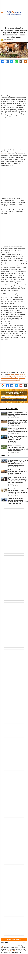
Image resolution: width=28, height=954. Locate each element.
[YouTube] (21, 385)
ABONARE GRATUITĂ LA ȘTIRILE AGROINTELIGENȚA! (14, 393)
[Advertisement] (14, 5)
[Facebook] (2, 61)
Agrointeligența (5, 946)
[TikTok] (25, 385)
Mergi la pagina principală (14, 939)
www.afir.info (5, 154)
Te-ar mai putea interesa (9, 408)
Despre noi (5, 942)
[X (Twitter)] (11, 61)
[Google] (2, 385)
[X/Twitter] (16, 385)
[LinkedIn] (7, 61)
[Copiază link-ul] (25, 61)
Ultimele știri (5, 456)
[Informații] (26, 13)
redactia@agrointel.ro (11, 951)
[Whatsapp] (16, 61)
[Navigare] (2, 13)
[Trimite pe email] (21, 61)
